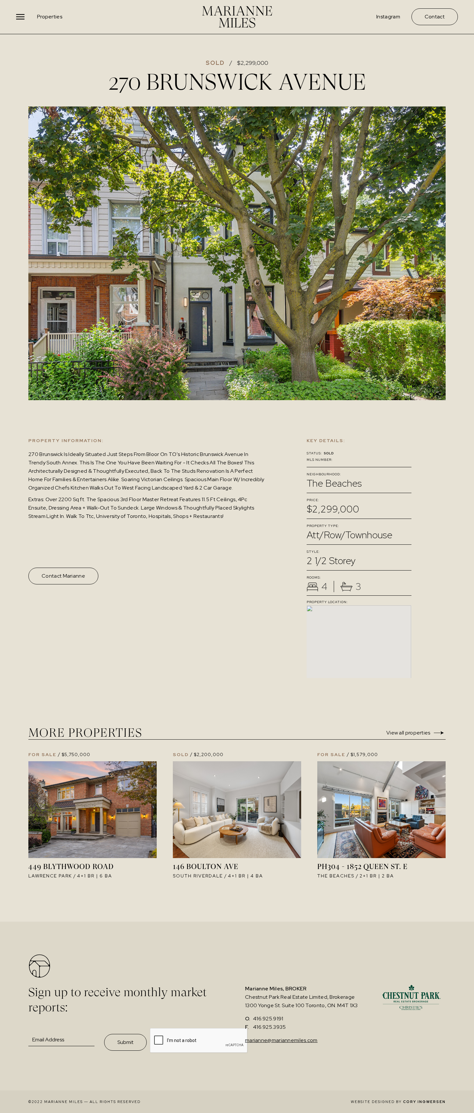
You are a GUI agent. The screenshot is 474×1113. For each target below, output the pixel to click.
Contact (435, 16)
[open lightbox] (237, 253)
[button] (21, 16)
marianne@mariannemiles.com (281, 1040)
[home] (237, 17)
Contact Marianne (63, 575)
